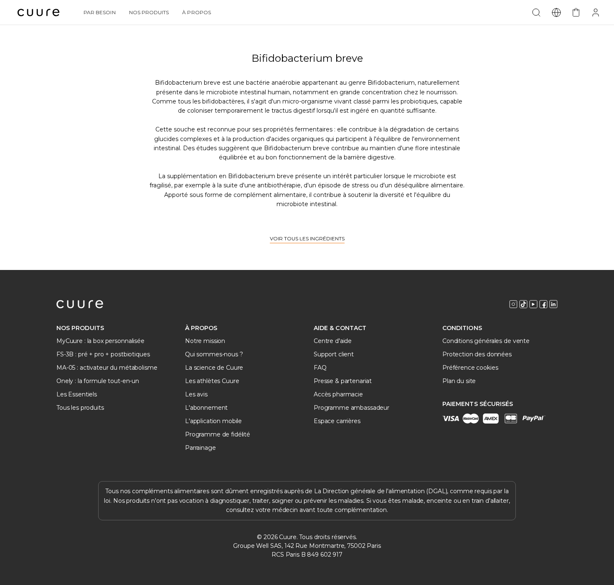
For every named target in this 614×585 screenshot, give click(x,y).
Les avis (196, 394)
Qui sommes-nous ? (214, 354)
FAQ (320, 367)
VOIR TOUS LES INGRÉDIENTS (307, 239)
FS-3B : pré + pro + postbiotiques (103, 354)
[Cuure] (79, 304)
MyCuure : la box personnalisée (100, 341)
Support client (334, 354)
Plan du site (459, 381)
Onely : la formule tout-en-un (97, 381)
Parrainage (200, 447)
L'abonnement (206, 407)
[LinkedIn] (553, 304)
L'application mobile (213, 421)
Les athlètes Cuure (212, 381)
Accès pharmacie (338, 394)
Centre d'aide (333, 341)
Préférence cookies (470, 367)
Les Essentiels (76, 394)
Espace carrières (337, 421)
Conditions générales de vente (486, 341)
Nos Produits (149, 12)
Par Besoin (100, 12)
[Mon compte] (596, 13)
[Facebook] (543, 304)
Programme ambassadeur (351, 407)
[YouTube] (533, 304)
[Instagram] (513, 304)
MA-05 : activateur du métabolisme (106, 367)
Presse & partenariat (343, 381)
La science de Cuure (214, 367)
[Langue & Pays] (556, 13)
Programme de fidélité (217, 434)
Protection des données (477, 354)
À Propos (196, 12)
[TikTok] (523, 304)
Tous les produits (80, 407)
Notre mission (205, 341)
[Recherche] (536, 13)
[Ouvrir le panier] (576, 12)
